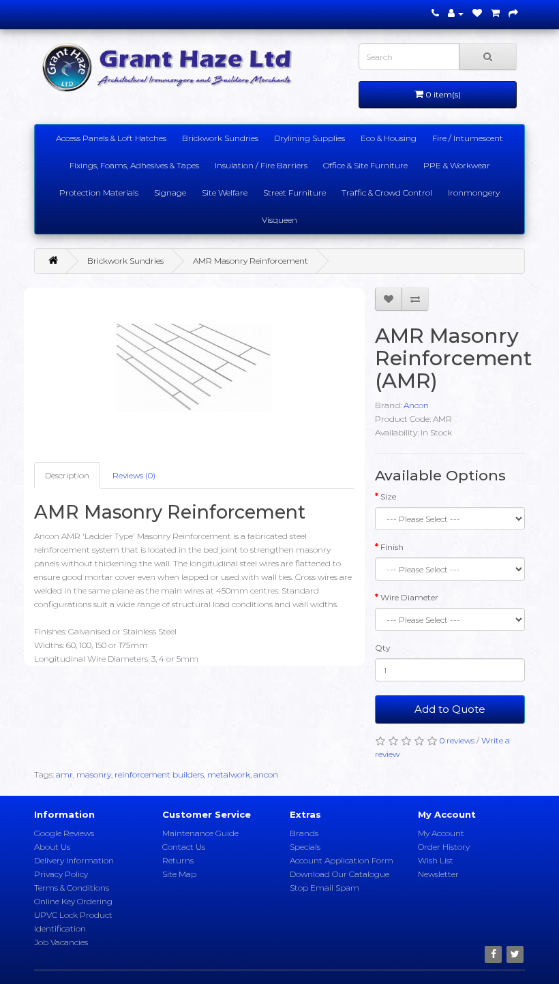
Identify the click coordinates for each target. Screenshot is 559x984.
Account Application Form (341, 860)
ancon (266, 774)
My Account (441, 833)
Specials (305, 847)
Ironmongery (474, 192)
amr (64, 774)
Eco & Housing (389, 138)
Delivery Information (74, 860)
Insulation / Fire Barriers (261, 165)
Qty (383, 648)
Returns (178, 860)
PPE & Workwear (456, 165)
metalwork (228, 774)
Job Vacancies (61, 942)
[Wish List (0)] (477, 13)
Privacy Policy (61, 874)
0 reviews (457, 740)
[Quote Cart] (495, 13)
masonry (93, 774)
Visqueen (279, 220)
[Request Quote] (513, 13)
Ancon (416, 405)
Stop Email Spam (324, 887)
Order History (444, 847)
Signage (170, 192)
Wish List (435, 860)
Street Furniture (294, 192)
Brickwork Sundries (220, 138)
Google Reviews (64, 833)
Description (67, 475)
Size (388, 496)
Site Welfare (224, 192)
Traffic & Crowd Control (387, 192)
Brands (304, 833)
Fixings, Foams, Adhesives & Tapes (134, 165)
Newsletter (438, 874)
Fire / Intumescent (467, 138)
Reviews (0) (133, 475)
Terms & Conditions (71, 887)
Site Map (179, 874)
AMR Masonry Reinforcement (250, 261)
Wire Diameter (409, 597)
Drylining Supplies (309, 138)
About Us (52, 847)
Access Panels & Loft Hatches (111, 138)
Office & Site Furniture (365, 165)
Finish (392, 547)
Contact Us (183, 847)
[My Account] (456, 13)
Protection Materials (98, 192)
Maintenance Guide (200, 833)
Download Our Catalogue (339, 874)
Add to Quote (449, 709)
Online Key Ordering (73, 901)
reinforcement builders (159, 774)
